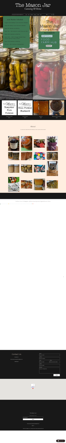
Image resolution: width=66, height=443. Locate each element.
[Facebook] (47, 14)
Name (40, 353)
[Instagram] (46, 14)
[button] (53, 14)
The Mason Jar (32, 5)
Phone (51, 360)
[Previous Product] (0, 107)
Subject (40, 363)
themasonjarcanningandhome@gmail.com (17, 14)
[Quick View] (9, 107)
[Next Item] (63, 277)
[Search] (54, 8)
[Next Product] (65, 107)
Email (40, 360)
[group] (33, 109)
